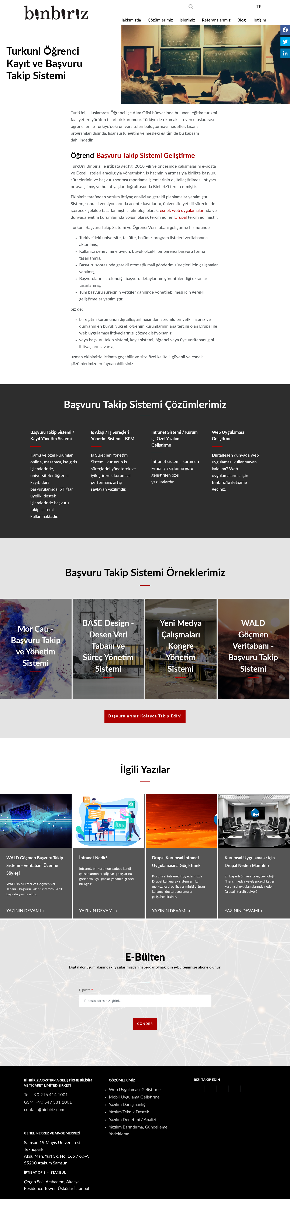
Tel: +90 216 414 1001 (46, 1095)
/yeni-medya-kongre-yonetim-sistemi (181, 649)
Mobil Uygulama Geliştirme (134, 1097)
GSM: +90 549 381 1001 (48, 1102)
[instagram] (237, 6)
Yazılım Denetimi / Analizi (132, 1120)
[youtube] (226, 6)
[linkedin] (249, 6)
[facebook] (203, 6)
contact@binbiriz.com (44, 1110)
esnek (165, 211)
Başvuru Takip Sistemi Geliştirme (145, 155)
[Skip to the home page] (56, 12)
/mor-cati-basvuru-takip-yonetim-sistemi (36, 649)
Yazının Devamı (23, 911)
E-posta (84, 990)
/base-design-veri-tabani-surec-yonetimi (108, 649)
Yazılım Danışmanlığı (127, 1105)
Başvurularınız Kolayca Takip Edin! (145, 716)
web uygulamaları (188, 211)
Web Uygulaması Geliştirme (135, 1090)
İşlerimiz (187, 20)
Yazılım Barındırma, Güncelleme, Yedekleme (139, 1130)
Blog (241, 20)
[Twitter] (285, 41)
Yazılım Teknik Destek (129, 1112)
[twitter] (214, 6)
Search (191, 6)
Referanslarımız (216, 20)
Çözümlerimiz (160, 20)
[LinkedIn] (285, 53)
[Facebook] (285, 30)
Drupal (180, 217)
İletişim (259, 20)
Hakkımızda (130, 20)
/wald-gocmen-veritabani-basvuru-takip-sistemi (253, 649)
